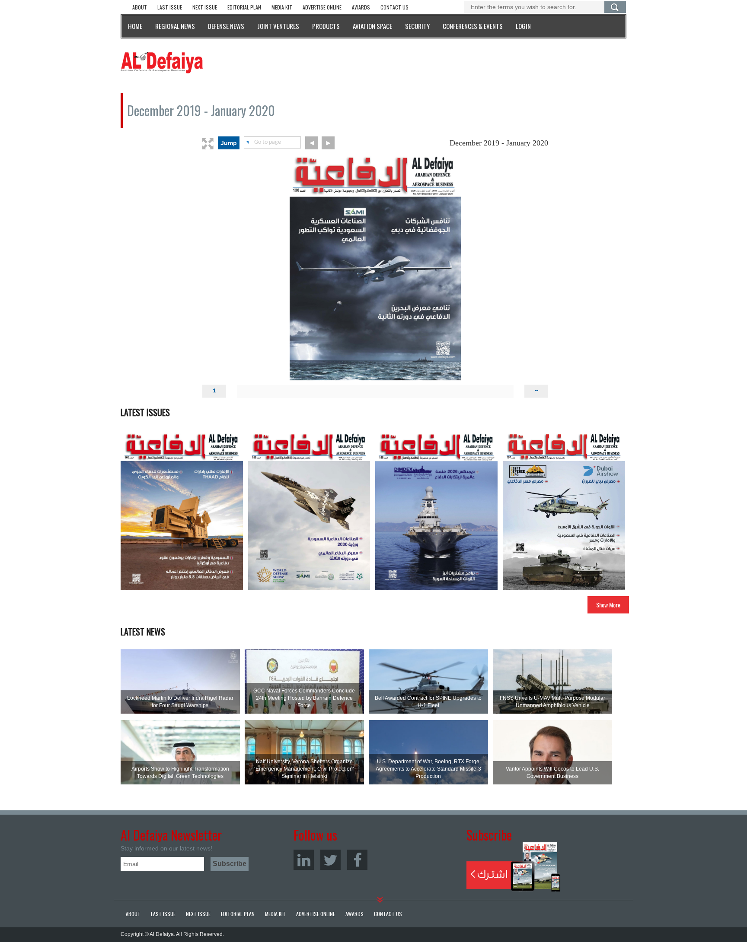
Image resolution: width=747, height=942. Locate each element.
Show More (608, 604)
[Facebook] (357, 860)
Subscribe (513, 866)
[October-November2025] (564, 510)
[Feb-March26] (309, 510)
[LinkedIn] (304, 860)
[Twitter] (330, 860)
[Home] (162, 62)
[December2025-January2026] (436, 510)
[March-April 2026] (182, 510)
